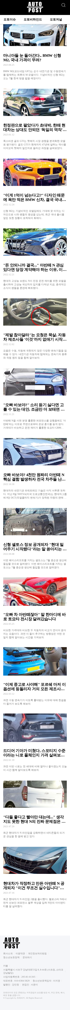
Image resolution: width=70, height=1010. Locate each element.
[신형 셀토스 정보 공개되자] (35, 537)
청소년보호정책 (11, 957)
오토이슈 (10, 19)
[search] (63, 4)
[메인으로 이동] (35, 12)
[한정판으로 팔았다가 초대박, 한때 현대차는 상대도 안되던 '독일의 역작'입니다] (35, 117)
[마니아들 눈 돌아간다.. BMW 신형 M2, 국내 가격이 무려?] (35, 47)
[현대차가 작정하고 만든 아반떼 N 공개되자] (35, 875)
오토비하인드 (33, 19)
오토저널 (56, 19)
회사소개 (8, 953)
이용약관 (20, 953)
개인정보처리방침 (37, 953)
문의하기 (27, 957)
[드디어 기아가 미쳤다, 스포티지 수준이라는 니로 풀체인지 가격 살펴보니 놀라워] (35, 741)
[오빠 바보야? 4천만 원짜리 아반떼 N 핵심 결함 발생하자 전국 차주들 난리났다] (35, 467)
